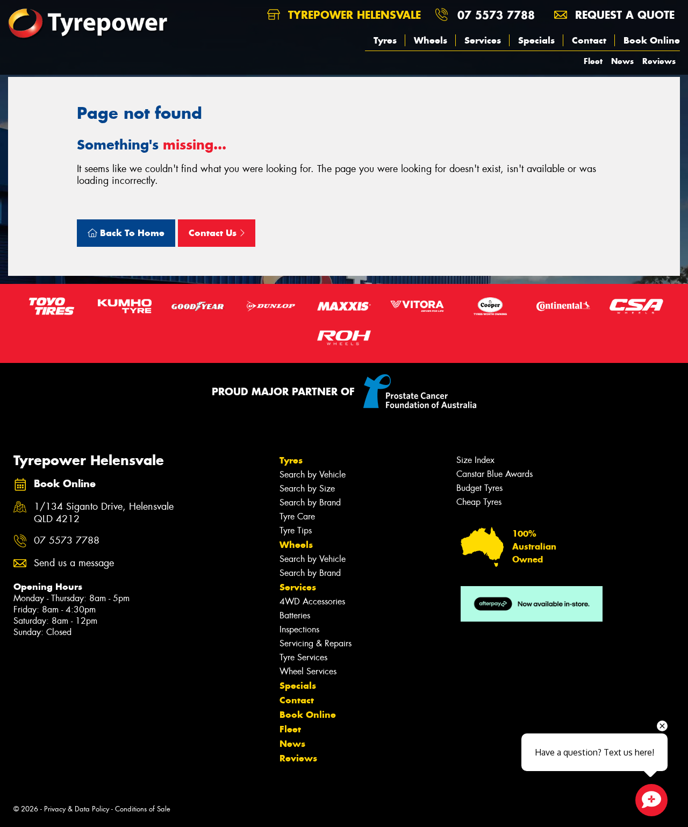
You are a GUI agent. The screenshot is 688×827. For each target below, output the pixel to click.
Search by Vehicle (313, 474)
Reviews (659, 61)
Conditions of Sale (142, 809)
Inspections (299, 629)
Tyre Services (303, 657)
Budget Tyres (479, 488)
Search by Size (307, 488)
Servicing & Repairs (316, 643)
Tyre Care (297, 516)
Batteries (295, 615)
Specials (536, 40)
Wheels (430, 40)
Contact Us (214, 233)
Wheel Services (308, 671)
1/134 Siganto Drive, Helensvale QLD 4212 (104, 513)
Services (482, 40)
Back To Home (130, 233)
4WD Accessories (312, 601)
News (622, 61)
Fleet (593, 61)
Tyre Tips (296, 530)
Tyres (385, 40)
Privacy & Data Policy (76, 809)
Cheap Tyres (478, 502)
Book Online (652, 40)
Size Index (475, 460)
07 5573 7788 (496, 15)
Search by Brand (310, 502)
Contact (589, 40)
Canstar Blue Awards (494, 474)
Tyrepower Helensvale (352, 15)
